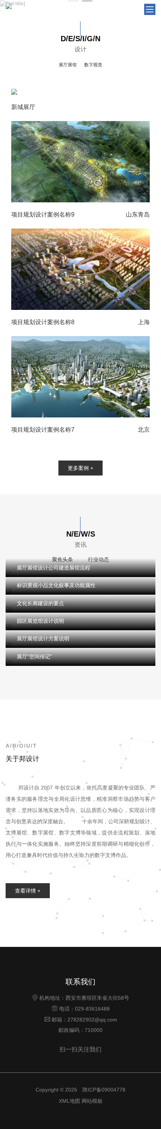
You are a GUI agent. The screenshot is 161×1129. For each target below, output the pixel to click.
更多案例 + (80, 468)
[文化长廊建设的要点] (80, 609)
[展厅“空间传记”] (80, 662)
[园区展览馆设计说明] (80, 627)
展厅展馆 (68, 64)
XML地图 (69, 1101)
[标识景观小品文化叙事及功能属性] (80, 591)
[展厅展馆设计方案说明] (80, 645)
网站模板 (92, 1101)
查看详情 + (27, 891)
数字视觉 (93, 64)
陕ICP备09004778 (103, 1090)
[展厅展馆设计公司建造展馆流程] (80, 574)
